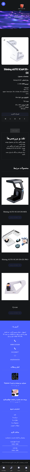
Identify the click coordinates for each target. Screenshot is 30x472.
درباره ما (15, 417)
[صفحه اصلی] (22, 15)
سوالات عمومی (15, 425)
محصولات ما (15, 423)
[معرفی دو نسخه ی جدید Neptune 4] (15, 376)
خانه (15, 414)
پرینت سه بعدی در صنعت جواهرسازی (15, 399)
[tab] (15, 131)
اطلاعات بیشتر (14, 217)
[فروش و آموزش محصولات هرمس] (21, 6)
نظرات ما (15, 420)
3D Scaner (23, 108)
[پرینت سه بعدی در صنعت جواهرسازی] (15, 392)
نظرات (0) (15, 130)
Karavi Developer (6, 462)
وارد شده (8, 152)
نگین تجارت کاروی (14, 462)
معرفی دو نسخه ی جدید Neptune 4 (15, 383)
